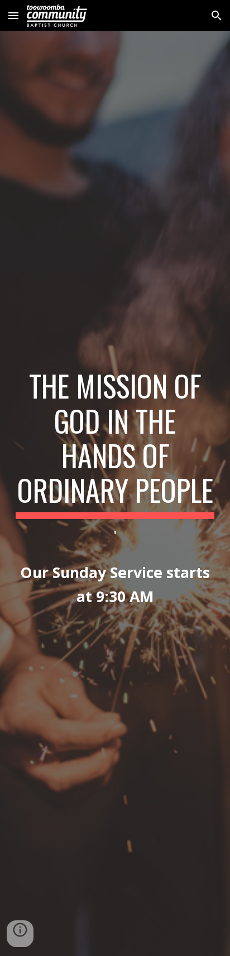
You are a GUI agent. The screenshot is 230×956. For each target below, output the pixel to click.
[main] (115, 493)
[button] (13, 15)
